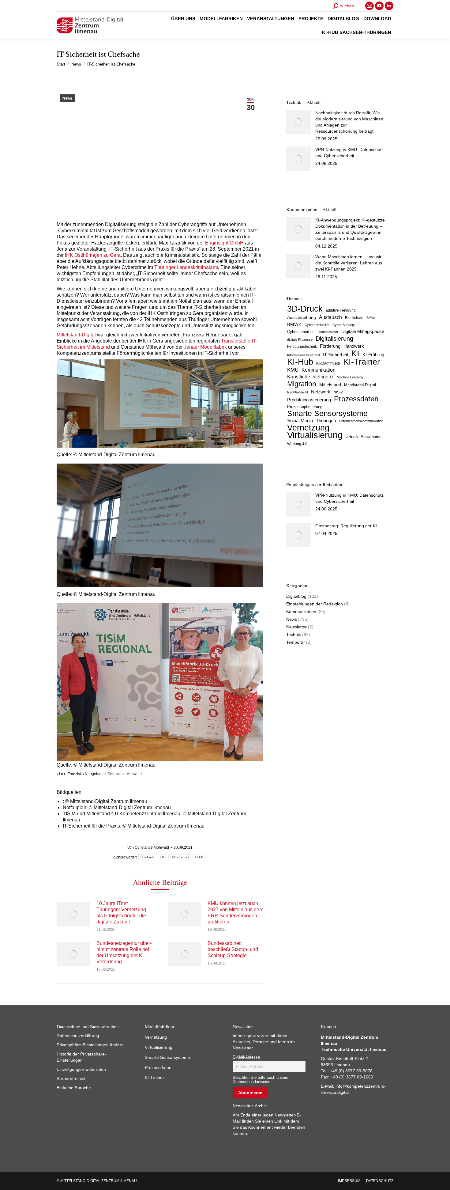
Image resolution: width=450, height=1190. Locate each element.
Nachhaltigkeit (297, 392)
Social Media (300, 420)
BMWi (370, 318)
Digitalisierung (334, 338)
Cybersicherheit (301, 332)
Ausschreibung (301, 317)
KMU (292, 370)
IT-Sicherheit (180, 857)
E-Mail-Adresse (246, 1057)
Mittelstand (330, 384)
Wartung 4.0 (297, 444)
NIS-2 (338, 392)
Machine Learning (350, 377)
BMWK (294, 324)
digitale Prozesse (300, 339)
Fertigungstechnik (302, 346)
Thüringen (326, 420)
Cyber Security (343, 325)
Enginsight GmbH (224, 242)
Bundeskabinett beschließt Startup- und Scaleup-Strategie (233, 949)
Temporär (295, 642)
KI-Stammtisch (328, 363)
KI (355, 353)
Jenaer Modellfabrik (205, 347)
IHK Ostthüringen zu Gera (92, 255)
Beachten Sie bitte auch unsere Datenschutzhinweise (260, 1079)
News (67, 98)
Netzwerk (320, 391)
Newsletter (296, 626)
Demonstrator (328, 332)
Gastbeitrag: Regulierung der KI (346, 525)
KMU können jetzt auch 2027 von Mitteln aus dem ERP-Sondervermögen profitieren (235, 912)
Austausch (330, 317)
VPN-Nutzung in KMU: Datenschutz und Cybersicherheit (349, 152)
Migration (301, 384)
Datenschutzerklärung (78, 1035)
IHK (162, 857)
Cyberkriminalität (317, 325)
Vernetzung (308, 428)
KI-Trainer (361, 362)
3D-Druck (147, 857)
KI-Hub (300, 362)
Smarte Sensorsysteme (327, 414)
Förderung (330, 346)
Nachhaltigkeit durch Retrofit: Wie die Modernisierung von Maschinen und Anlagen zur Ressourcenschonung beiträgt (349, 122)
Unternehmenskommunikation (361, 421)
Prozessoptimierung (304, 406)
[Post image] (73, 914)
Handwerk (353, 346)
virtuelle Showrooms (363, 437)
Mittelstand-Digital (76, 334)
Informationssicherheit (303, 355)
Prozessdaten (356, 399)
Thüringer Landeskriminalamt (186, 267)
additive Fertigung (341, 310)
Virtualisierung (315, 435)
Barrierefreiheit (71, 1078)
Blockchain (354, 318)
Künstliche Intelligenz (310, 376)
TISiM (199, 857)
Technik (293, 634)
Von (148, 847)
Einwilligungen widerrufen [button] (81, 1069)
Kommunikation (319, 370)
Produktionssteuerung (309, 399)
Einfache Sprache (74, 1087)
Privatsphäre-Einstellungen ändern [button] (90, 1044)
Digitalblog (296, 596)
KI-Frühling (373, 354)
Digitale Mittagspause (362, 331)
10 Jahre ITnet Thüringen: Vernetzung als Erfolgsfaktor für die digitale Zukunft (121, 912)
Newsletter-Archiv (250, 1105)
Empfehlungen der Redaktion (314, 603)
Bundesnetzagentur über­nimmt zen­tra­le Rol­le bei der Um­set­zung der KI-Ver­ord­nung (124, 952)
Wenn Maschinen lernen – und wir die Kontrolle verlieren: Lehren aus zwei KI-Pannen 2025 (348, 262)
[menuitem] (183, 18)
